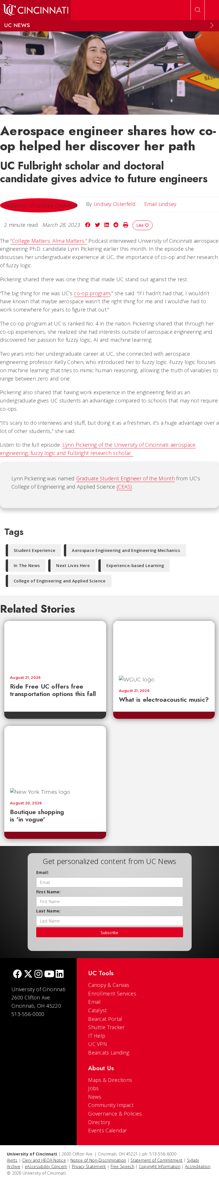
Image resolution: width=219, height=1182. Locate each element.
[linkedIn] (60, 974)
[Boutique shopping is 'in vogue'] (55, 754)
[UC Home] (35, 10)
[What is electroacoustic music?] (164, 645)
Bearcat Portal (105, 1018)
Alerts (12, 1160)
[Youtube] (49, 974)
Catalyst (97, 1010)
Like (140, 225)
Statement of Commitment (156, 1160)
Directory (99, 1122)
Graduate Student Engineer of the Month (125, 478)
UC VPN (97, 1044)
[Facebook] (17, 974)
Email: (42, 872)
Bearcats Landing (108, 1052)
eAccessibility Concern (46, 1166)
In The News (27, 565)
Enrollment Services (112, 993)
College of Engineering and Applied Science (60, 581)
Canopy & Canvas (108, 984)
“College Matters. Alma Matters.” (48, 240)
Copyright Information (160, 1166)
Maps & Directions (110, 1079)
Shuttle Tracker (106, 1027)
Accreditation (197, 1166)
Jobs (93, 1088)
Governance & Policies (115, 1113)
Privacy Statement (89, 1166)
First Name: (48, 891)
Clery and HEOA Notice (44, 1160)
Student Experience (34, 550)
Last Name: (48, 911)
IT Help (96, 1035)
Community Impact (110, 1105)
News (94, 1096)
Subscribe (109, 932)
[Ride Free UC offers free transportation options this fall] (55, 645)
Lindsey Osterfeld (115, 204)
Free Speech (122, 1166)
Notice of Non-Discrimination (98, 1160)
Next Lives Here (73, 565)
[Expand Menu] (212, 25)
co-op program (92, 293)
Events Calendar (107, 1130)
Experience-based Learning (135, 565)
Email (94, 1001)
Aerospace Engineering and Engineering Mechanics (126, 550)
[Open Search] (197, 10)
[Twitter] (28, 974)
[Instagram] (38, 974)
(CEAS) (124, 486)
